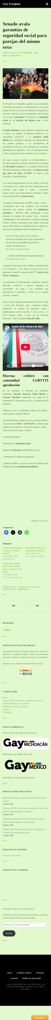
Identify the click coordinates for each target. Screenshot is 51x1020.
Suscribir (9, 933)
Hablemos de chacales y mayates (15, 706)
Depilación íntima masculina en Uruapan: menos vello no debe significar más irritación (23, 820)
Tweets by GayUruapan (12, 855)
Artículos (40, 973)
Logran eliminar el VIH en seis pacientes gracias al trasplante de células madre (14, 605)
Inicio (5, 697)
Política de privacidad (31, 978)
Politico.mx (43, 521)
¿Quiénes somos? (24, 973)
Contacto (6, 709)
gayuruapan (14, 56)
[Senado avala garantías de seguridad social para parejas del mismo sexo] (25, 70)
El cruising (7, 712)
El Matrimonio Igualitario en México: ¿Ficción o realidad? (13, 550)
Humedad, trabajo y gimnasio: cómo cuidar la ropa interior (24, 799)
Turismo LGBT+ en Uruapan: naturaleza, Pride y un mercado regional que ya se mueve (25, 810)
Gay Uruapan (11, 4)
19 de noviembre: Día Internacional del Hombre (37, 605)
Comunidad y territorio (16, 589)
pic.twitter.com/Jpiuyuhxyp (17, 249)
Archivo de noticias (29, 587)
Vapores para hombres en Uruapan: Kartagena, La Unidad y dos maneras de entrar (24, 831)
